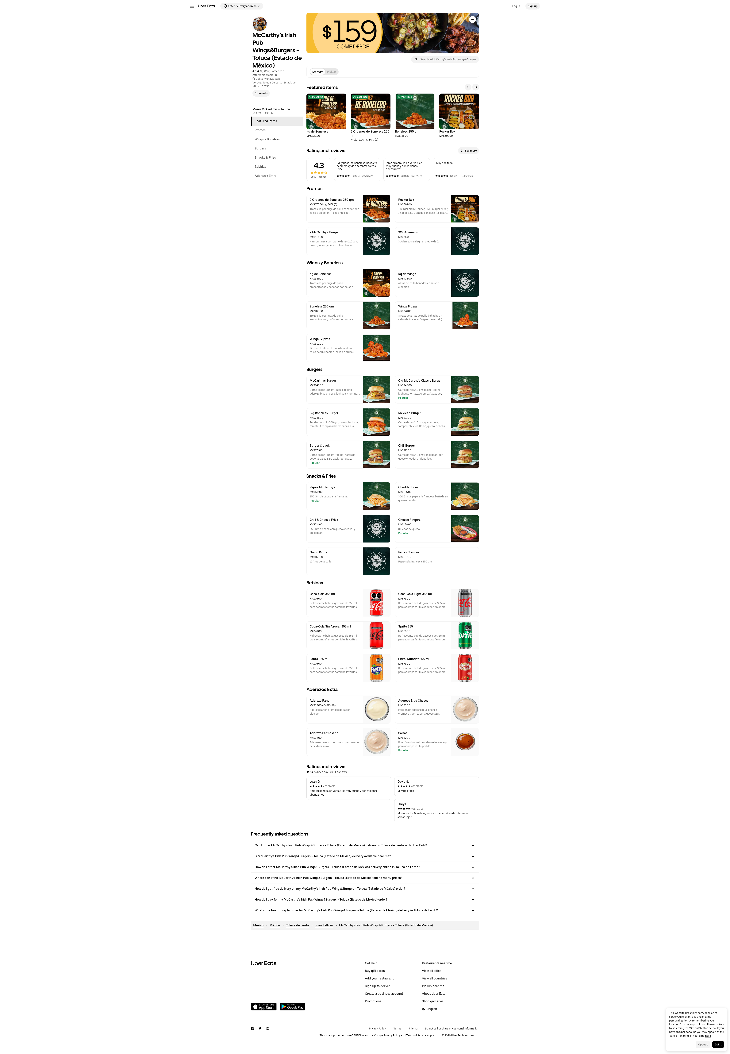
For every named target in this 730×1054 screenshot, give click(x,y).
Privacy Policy (377, 1028)
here (708, 1035)
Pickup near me (433, 986)
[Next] (475, 87)
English (432, 1009)
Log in (516, 6)
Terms (397, 1028)
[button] (365, 845)
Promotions (373, 1001)
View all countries (434, 978)
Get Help (371, 963)
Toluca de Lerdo (297, 925)
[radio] (317, 72)
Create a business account (384, 993)
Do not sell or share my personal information (452, 1028)
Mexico (258, 925)
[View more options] (472, 19)
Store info (261, 93)
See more (471, 150)
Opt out (703, 1044)
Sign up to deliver (377, 986)
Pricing (413, 1028)
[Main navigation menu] (192, 6)
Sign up (533, 6)
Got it (718, 1044)
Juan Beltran (324, 925)
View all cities (431, 971)
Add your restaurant (379, 978)
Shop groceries (433, 1001)
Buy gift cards (375, 971)
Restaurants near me (437, 963)
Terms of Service (416, 1035)
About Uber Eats (433, 993)
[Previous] (468, 87)
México (275, 925)
